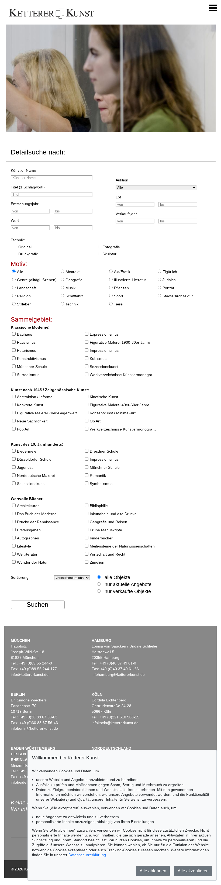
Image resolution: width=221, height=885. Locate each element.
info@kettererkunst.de (30, 674)
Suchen (37, 604)
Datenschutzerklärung (87, 855)
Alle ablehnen (153, 871)
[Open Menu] (213, 8)
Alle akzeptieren (193, 871)
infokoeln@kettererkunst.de (115, 723)
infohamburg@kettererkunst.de (118, 674)
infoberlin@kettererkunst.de (34, 728)
